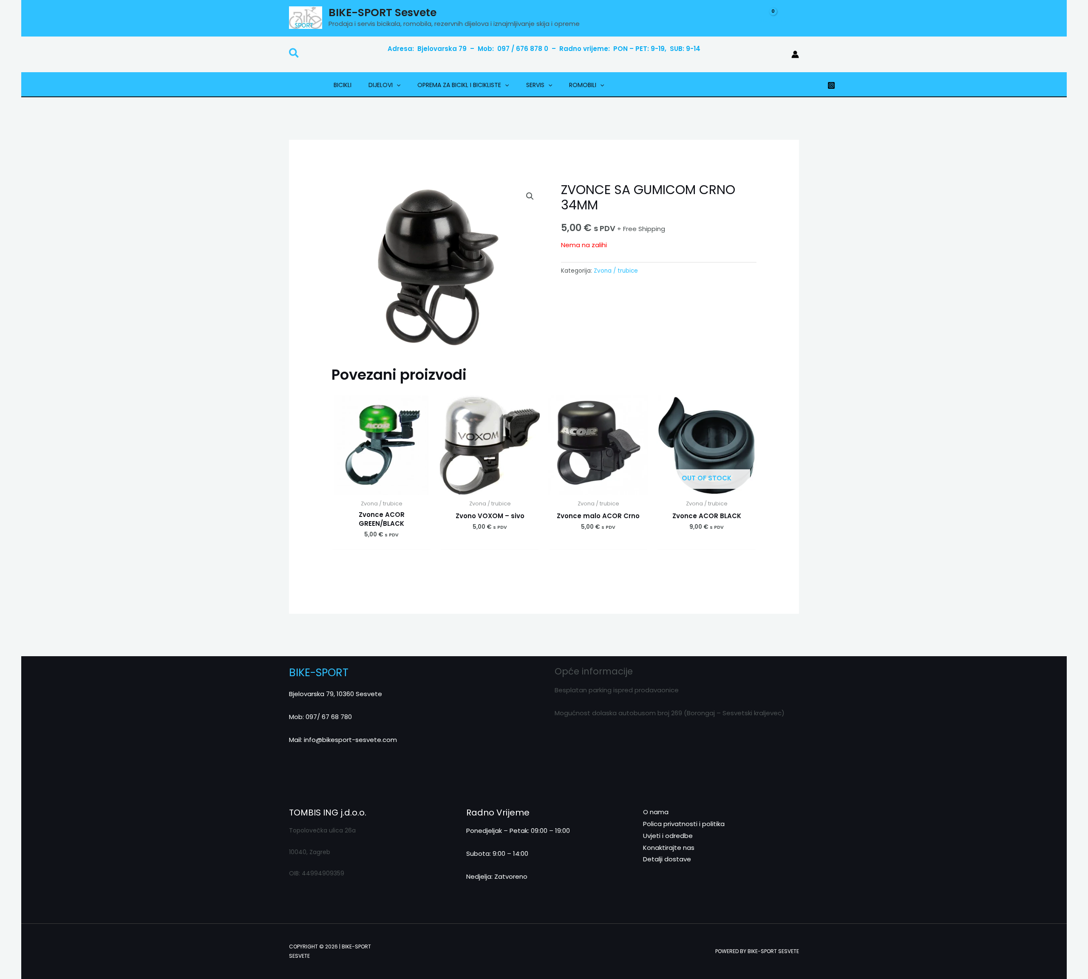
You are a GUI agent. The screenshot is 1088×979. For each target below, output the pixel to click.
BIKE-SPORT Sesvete (382, 12)
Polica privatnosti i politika (684, 823)
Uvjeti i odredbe (668, 835)
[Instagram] (831, 85)
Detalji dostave (667, 859)
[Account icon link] (795, 54)
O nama (656, 811)
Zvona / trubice (616, 271)
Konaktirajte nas (668, 847)
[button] (294, 54)
